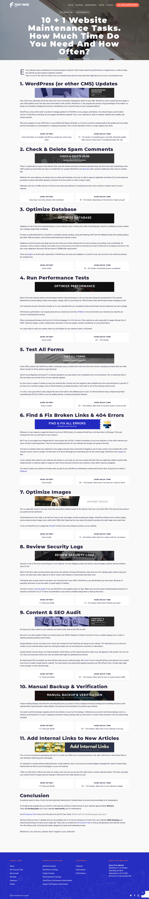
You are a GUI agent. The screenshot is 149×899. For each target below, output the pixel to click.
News (12, 866)
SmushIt (52, 526)
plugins (30, 254)
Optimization (66, 12)
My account (14, 873)
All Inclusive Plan (29, 814)
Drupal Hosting (48, 873)
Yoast (86, 660)
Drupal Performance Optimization (55, 884)
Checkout (13, 880)
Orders (12, 884)
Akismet (86, 169)
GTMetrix (80, 312)
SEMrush (23, 471)
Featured (79, 866)
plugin (121, 452)
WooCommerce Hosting (52, 877)
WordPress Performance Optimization (57, 880)
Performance (82, 12)
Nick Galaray (65, 59)
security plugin (40, 589)
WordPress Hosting (50, 870)
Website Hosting (49, 866)
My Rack (13, 877)
